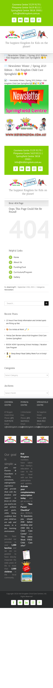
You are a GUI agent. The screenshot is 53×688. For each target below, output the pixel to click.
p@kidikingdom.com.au (30, 427)
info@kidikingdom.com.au (26, 13)
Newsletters (8, 290)
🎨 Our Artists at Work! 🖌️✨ (17, 329)
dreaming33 (11, 287)
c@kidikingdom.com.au (14, 427)
